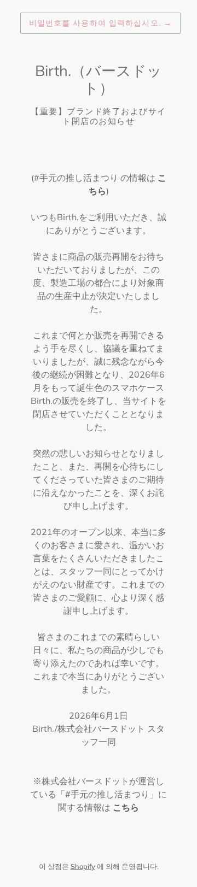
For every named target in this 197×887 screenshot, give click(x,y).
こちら (126, 807)
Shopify (83, 866)
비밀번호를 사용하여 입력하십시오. (100, 23)
